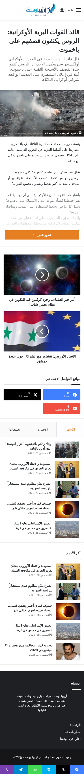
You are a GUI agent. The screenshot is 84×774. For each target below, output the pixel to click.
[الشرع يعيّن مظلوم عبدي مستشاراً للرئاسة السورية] (67, 489)
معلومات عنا (73, 732)
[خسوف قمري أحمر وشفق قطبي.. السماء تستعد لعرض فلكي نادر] (67, 509)
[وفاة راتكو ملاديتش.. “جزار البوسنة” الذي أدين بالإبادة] (67, 450)
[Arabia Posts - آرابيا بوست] (40, 10)
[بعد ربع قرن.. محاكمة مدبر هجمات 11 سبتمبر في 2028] (68, 651)
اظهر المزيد (43, 235)
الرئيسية (75, 725)
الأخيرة (43, 429)
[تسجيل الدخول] (62, 12)
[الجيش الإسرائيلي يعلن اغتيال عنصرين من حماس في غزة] (67, 529)
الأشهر (70, 429)
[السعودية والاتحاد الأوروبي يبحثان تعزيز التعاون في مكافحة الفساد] (67, 469)
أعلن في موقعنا (70, 738)
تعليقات (14, 429)
